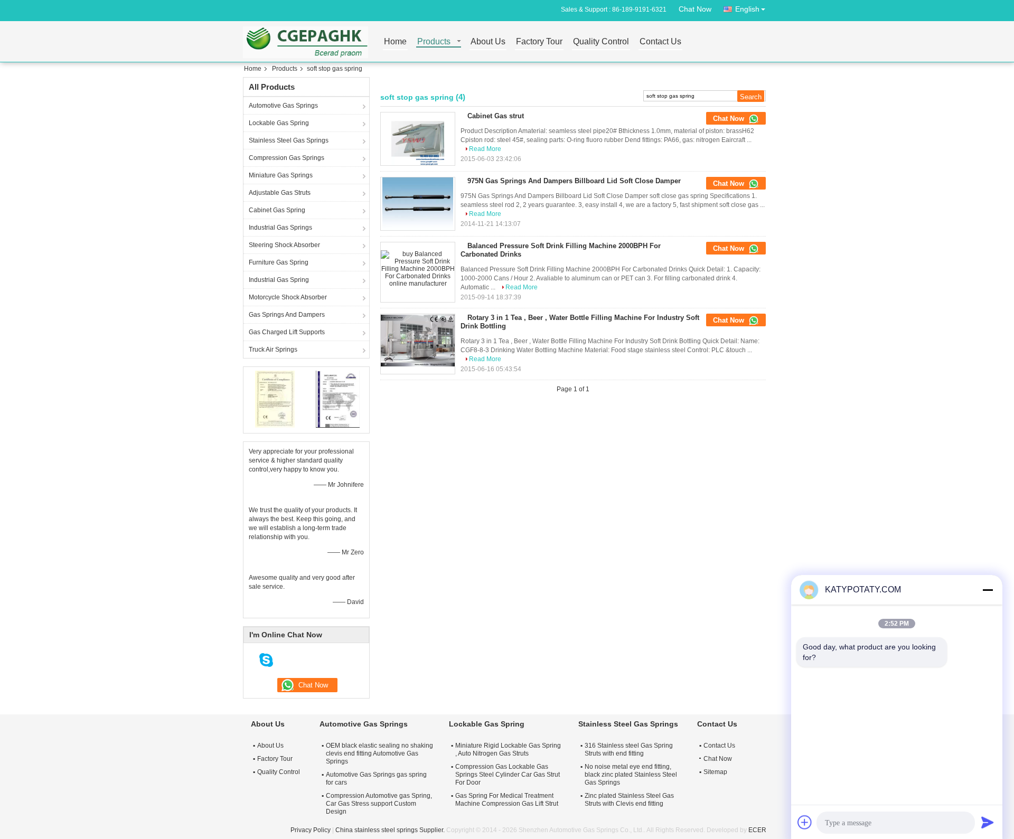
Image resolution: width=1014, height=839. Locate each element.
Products (433, 42)
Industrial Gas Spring (279, 280)
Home (395, 42)
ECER (757, 830)
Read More (485, 149)
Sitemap (715, 772)
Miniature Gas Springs (281, 175)
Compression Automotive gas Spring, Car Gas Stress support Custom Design (379, 803)
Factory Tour (539, 42)
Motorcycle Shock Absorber (288, 297)
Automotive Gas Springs (283, 105)
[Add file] (804, 822)
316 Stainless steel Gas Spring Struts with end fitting (629, 749)
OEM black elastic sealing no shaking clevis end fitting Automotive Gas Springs (379, 753)
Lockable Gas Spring (279, 123)
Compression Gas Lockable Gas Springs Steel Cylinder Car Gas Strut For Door (507, 774)
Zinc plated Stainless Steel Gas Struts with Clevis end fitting (629, 799)
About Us (488, 42)
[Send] (987, 822)
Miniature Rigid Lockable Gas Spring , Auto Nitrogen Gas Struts (508, 749)
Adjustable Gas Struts (280, 192)
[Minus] (987, 589)
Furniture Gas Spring (278, 262)
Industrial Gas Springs (280, 227)
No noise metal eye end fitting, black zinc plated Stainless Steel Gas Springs (631, 774)
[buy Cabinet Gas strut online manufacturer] (418, 138)
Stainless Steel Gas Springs (288, 140)
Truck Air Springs (273, 349)
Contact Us (660, 42)
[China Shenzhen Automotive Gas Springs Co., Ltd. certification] (274, 398)
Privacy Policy (310, 830)
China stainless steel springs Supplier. (390, 830)
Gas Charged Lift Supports (287, 332)
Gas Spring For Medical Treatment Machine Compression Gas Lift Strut (506, 799)
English (747, 9)
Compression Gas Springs (286, 158)
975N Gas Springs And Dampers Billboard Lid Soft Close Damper (574, 181)
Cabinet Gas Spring (277, 210)
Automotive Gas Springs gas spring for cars (376, 778)
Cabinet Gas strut (495, 116)
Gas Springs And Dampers (287, 314)
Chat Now (695, 9)
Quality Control (601, 42)
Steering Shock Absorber (284, 245)
